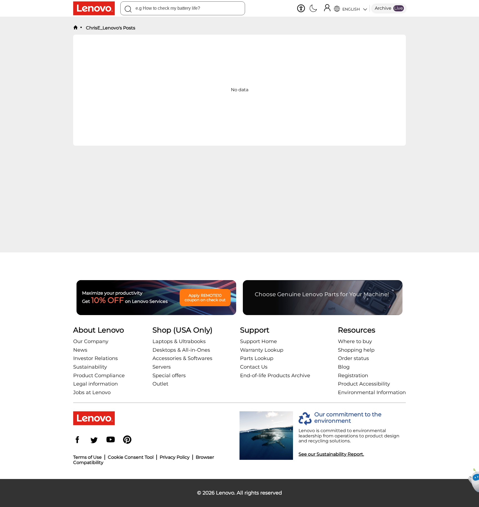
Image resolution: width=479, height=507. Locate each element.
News (80, 350)
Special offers (169, 375)
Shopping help (356, 350)
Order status (353, 358)
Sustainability (90, 367)
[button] (301, 8)
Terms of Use (87, 457)
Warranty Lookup (261, 350)
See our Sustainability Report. (331, 454)
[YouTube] (110, 440)
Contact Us (253, 367)
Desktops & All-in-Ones (181, 350)
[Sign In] (327, 8)
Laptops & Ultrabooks (179, 341)
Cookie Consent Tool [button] (131, 457)
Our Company (90, 341)
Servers (161, 367)
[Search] (128, 10)
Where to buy (355, 341)
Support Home (258, 341)
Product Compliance (99, 375)
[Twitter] (94, 440)
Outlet (160, 384)
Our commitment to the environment (347, 417)
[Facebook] (77, 440)
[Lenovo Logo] (96, 8)
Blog (344, 367)
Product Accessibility (364, 384)
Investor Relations (95, 358)
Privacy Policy (175, 457)
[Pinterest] (127, 440)
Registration (353, 375)
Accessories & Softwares (182, 358)
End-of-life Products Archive (275, 375)
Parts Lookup (256, 358)
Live (398, 8)
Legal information (95, 384)
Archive (383, 8)
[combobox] (182, 8)
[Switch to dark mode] (313, 9)
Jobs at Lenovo (92, 392)
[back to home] (75, 28)
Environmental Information (372, 392)
